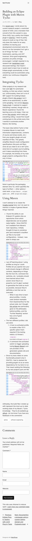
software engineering (17, 420)
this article (14, 306)
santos (6, 420)
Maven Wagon (19, 346)
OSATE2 (12, 38)
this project (18, 98)
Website (5, 488)
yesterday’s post (18, 63)
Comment (7, 450)
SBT (11, 89)
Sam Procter (6, 3)
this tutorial (12, 114)
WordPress (14, 537)
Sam (16, 22)
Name (5, 471)
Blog (20, 22)
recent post (10, 26)
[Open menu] (28, 3)
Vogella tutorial (8, 205)
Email (4, 480)
